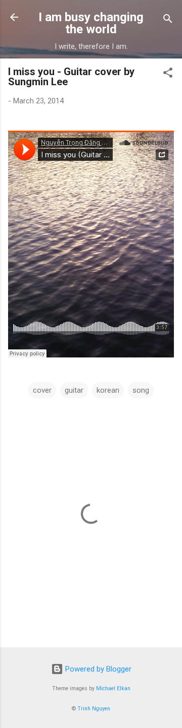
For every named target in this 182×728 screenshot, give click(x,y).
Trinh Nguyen (93, 708)
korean (108, 390)
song (140, 390)
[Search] (168, 20)
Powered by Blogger (97, 669)
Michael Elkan (113, 688)
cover (42, 390)
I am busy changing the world (91, 23)
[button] (168, 74)
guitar (74, 390)
